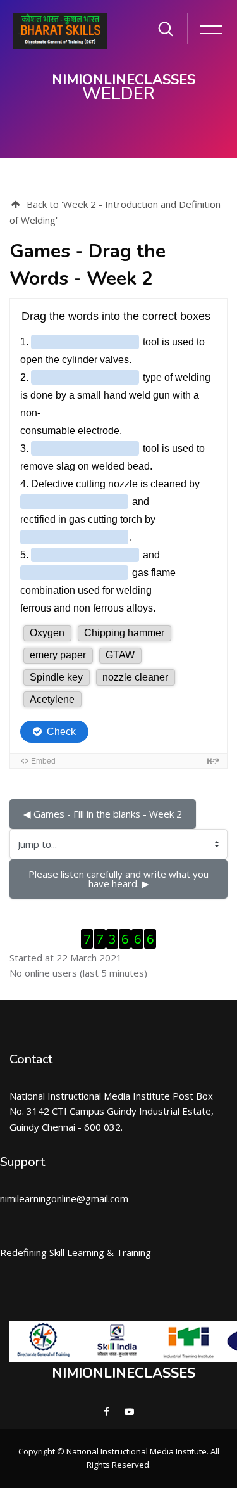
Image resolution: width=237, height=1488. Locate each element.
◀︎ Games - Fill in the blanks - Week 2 (102, 813)
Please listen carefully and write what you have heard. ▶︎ (119, 879)
